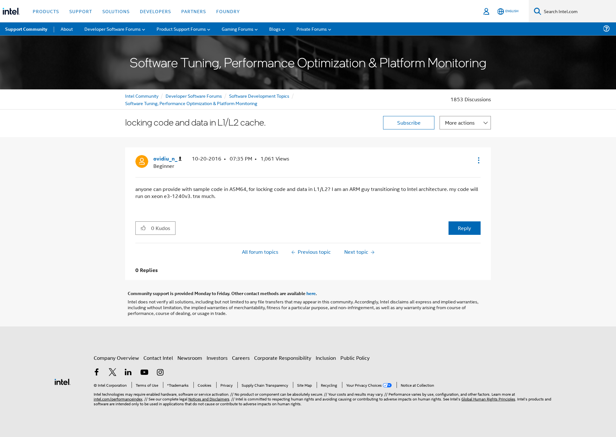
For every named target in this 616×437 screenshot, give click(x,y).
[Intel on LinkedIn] (128, 372)
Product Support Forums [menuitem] (181, 28)
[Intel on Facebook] (96, 372)
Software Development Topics (259, 95)
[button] (478, 160)
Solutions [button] (116, 11)
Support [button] (80, 11)
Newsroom (189, 357)
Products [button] (46, 11)
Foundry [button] (228, 11)
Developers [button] (155, 11)
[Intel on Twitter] (112, 372)
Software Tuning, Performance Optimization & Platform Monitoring (191, 103)
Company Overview (116, 357)
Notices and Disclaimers (208, 399)
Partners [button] (193, 11)
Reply (464, 228)
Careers (241, 357)
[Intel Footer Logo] (63, 381)
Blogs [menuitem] (275, 28)
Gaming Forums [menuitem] (237, 28)
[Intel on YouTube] (144, 372)
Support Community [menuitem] (26, 28)
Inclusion (326, 357)
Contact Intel (158, 357)
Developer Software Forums (194, 95)
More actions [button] (460, 122)
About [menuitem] (67, 28)
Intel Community (141, 95)
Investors (217, 357)
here (311, 293)
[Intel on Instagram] (160, 372)
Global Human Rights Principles (488, 399)
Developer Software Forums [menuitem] (112, 28)
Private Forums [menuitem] (311, 28)
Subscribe (409, 122)
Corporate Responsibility (282, 357)
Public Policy (355, 357)
